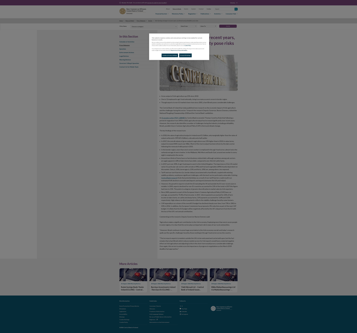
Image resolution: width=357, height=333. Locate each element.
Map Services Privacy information (179, 50)
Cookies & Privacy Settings (170, 55)
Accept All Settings (185, 55)
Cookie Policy (187, 45)
